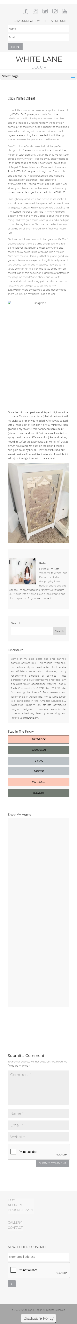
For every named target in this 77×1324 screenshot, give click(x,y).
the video (55, 277)
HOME (13, 1200)
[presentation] (39, 1270)
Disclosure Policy (38, 1318)
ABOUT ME (16, 1205)
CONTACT (15, 1228)
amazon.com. (31, 717)
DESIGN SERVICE (21, 1210)
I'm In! (15, 47)
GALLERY (15, 1222)
